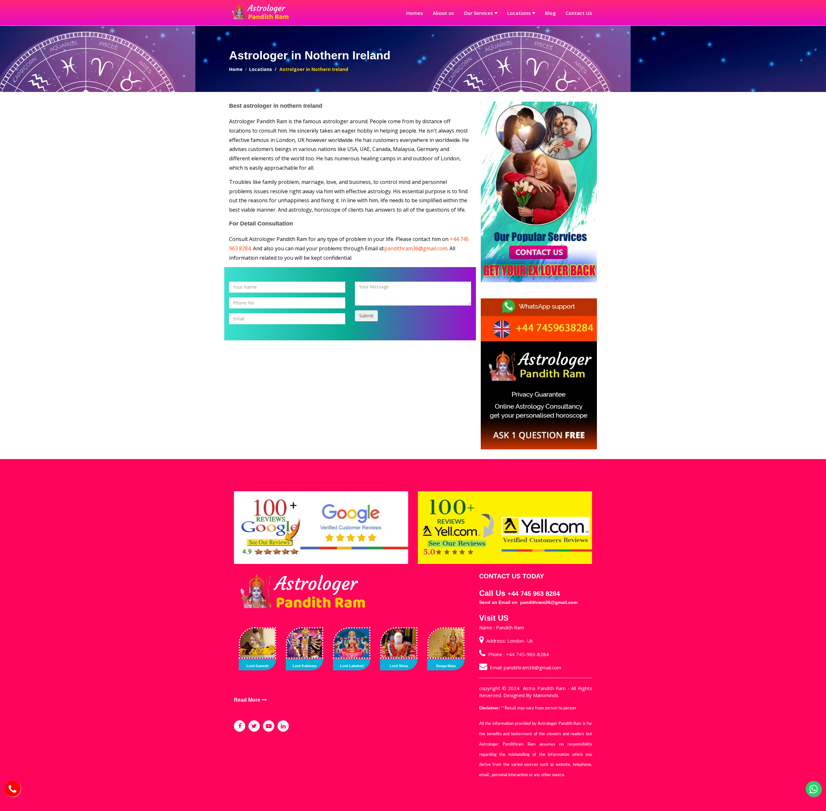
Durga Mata (446, 666)
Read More (248, 700)
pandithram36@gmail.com (415, 248)
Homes (414, 13)
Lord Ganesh (258, 666)
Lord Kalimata (305, 666)
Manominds (546, 695)
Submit (366, 316)
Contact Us (579, 13)
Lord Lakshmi (352, 666)
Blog (550, 13)
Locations (519, 13)
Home (236, 69)
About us (443, 13)
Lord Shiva (399, 666)
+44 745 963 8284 (534, 593)
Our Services (478, 13)
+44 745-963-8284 (527, 654)
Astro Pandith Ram (544, 688)
